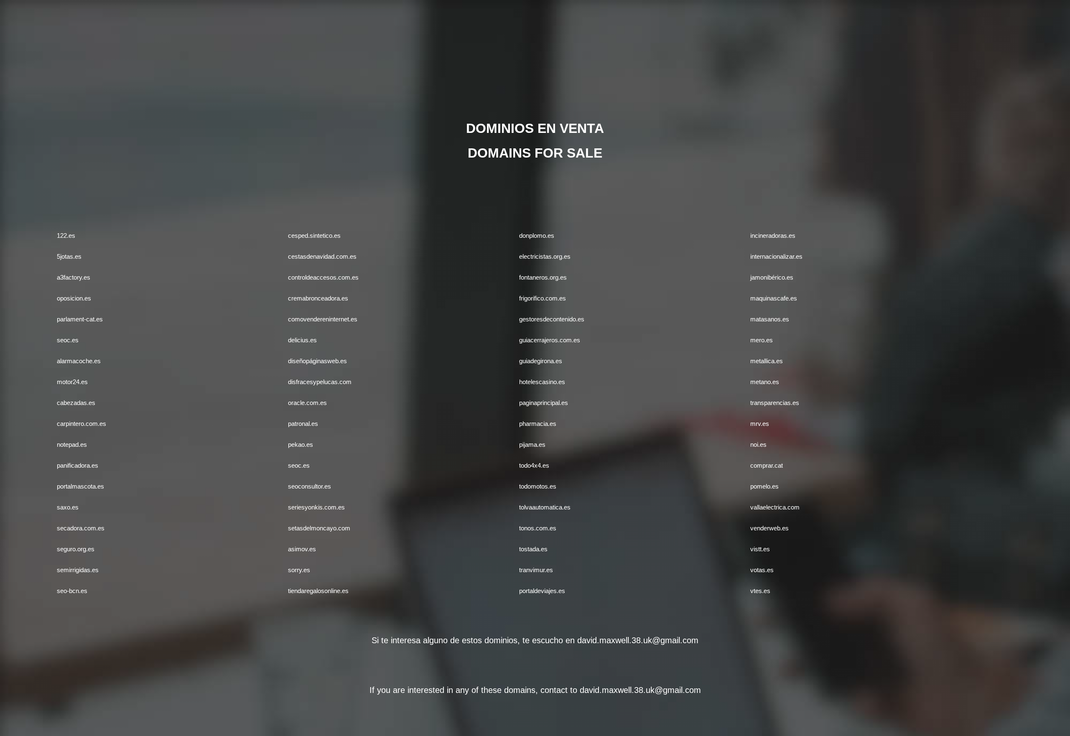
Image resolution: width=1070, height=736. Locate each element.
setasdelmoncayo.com (319, 528)
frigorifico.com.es (542, 298)
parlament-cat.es (80, 319)
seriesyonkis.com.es (316, 507)
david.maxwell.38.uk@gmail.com (637, 640)
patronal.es (303, 423)
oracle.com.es (307, 402)
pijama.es (532, 444)
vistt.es (760, 549)
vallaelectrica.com (775, 507)
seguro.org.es (75, 549)
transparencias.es (774, 402)
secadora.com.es (80, 528)
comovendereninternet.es (322, 319)
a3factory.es (73, 277)
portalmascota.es (80, 486)
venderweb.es (769, 528)
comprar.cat (766, 465)
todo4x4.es (534, 465)
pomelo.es (764, 486)
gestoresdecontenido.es (551, 319)
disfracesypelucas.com (320, 381)
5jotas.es (69, 256)
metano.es (764, 381)
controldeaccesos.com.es (323, 277)
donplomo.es (536, 235)
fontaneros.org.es (543, 277)
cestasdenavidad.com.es (322, 256)
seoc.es (68, 340)
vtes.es (760, 590)
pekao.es (300, 444)
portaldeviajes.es (542, 590)
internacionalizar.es (776, 256)
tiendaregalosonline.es (318, 590)
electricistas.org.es (545, 256)
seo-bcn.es (72, 590)
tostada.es (533, 549)
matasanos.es (769, 319)
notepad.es (72, 444)
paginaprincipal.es (543, 402)
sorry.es (299, 569)
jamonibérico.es (771, 277)
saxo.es (68, 507)
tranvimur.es (536, 569)
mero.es (761, 340)
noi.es (758, 444)
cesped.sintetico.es (314, 235)
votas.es (762, 569)
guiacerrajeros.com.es (549, 340)
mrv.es (759, 423)
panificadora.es (77, 465)
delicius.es (302, 340)
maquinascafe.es (773, 298)
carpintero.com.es (81, 423)
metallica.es (766, 360)
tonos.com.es (537, 528)
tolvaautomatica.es (545, 507)
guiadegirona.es (540, 360)
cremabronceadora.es (318, 298)
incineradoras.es (772, 235)
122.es (66, 235)
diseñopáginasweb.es (317, 360)
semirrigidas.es (78, 569)
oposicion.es (74, 298)
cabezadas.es (76, 402)
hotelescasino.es (542, 381)
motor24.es (72, 381)
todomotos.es (537, 486)
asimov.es (302, 549)
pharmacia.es (537, 423)
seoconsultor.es (309, 486)
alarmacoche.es (79, 360)
